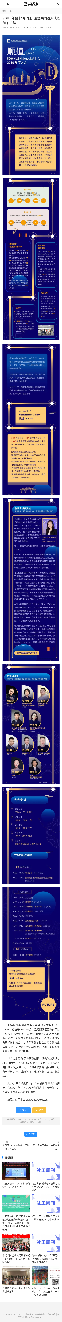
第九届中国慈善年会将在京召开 (46, 1147)
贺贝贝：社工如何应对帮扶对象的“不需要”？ (15, 1147)
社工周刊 (31, 4)
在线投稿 (29, 1314)
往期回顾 (52, 1314)
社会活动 (30, 1134)
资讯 (29, 27)
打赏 (39, 1110)
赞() (48, 27)
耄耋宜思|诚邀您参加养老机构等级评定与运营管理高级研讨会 (45, 1186)
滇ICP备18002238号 (34, 1317)
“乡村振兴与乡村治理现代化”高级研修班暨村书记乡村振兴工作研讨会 (45, 1258)
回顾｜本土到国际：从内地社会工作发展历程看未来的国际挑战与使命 (45, 1291)
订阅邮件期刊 (40, 1314)
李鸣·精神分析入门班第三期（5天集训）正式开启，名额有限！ (16, 1258)
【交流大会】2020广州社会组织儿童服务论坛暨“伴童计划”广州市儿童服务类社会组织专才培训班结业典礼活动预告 (16, 1223)
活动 (4, 11)
